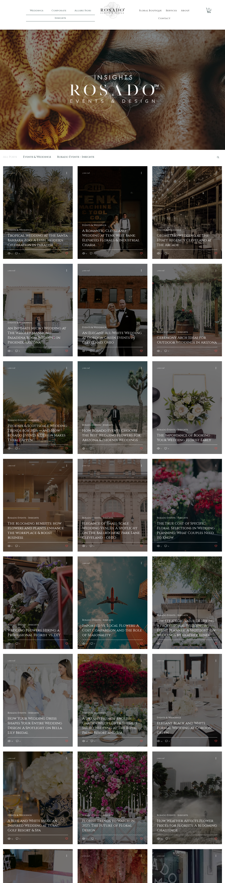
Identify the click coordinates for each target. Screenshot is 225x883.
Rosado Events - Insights (75, 157)
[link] (209, 10)
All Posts (10, 157)
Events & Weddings (37, 157)
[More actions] (67, 173)
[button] (218, 157)
